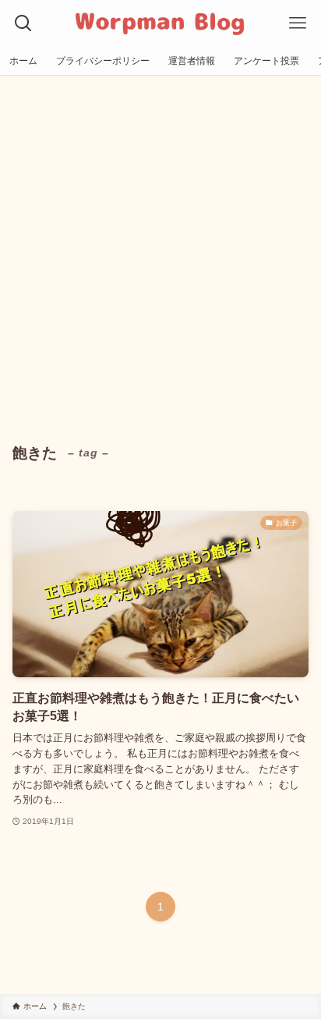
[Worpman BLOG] (161, 23)
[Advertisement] (160, 244)
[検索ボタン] (23, 23)
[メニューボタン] (297, 23)
